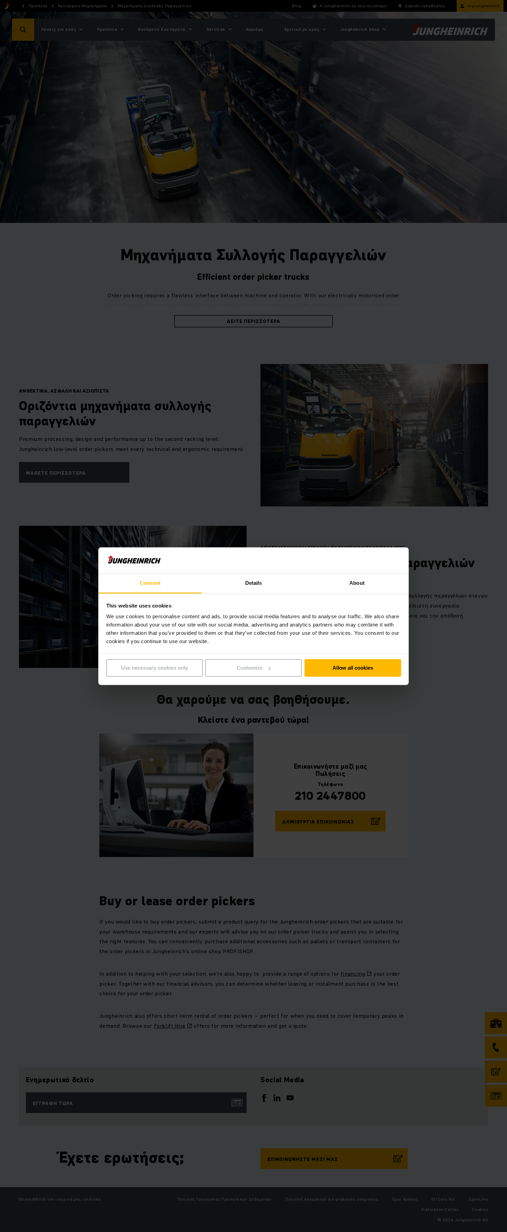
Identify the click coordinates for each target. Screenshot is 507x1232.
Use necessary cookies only (154, 668)
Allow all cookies (352, 668)
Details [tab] (253, 583)
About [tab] (357, 583)
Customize (249, 668)
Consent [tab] (150, 583)
